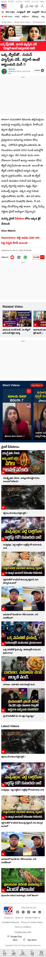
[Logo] (3, 6)
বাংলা (42, 2)
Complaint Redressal (10, 922)
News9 (3, 2)
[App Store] (31, 940)
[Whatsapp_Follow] (25, 257)
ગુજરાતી (35, 2)
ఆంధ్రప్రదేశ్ (35, 12)
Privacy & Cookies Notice (32, 922)
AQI (31, 6)
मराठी (27, 2)
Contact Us (8, 918)
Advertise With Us (32, 918)
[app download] (21, 6)
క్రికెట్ (28, 12)
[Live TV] (36, 6)
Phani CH (11, 69)
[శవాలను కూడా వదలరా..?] (17, 414)
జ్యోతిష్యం (35, 16)
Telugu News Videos (22, 22)
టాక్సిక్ (17, 16)
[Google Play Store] (15, 938)
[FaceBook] (17, 912)
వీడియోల (19, 218)
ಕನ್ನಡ (19, 2)
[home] (2, 11)
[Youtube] (12, 257)
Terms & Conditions (23, 927)
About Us (19, 918)
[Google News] (39, 912)
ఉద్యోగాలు (25, 16)
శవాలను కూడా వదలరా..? (15, 436)
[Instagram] (28, 912)
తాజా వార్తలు (10, 12)
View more (36, 385)
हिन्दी (11, 2)
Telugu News (6, 22)
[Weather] (26, 6)
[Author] (4, 71)
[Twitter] (23, 912)
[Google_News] (19, 257)
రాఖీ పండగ (8, 16)
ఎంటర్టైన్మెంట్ (21, 12)
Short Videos (11, 385)
